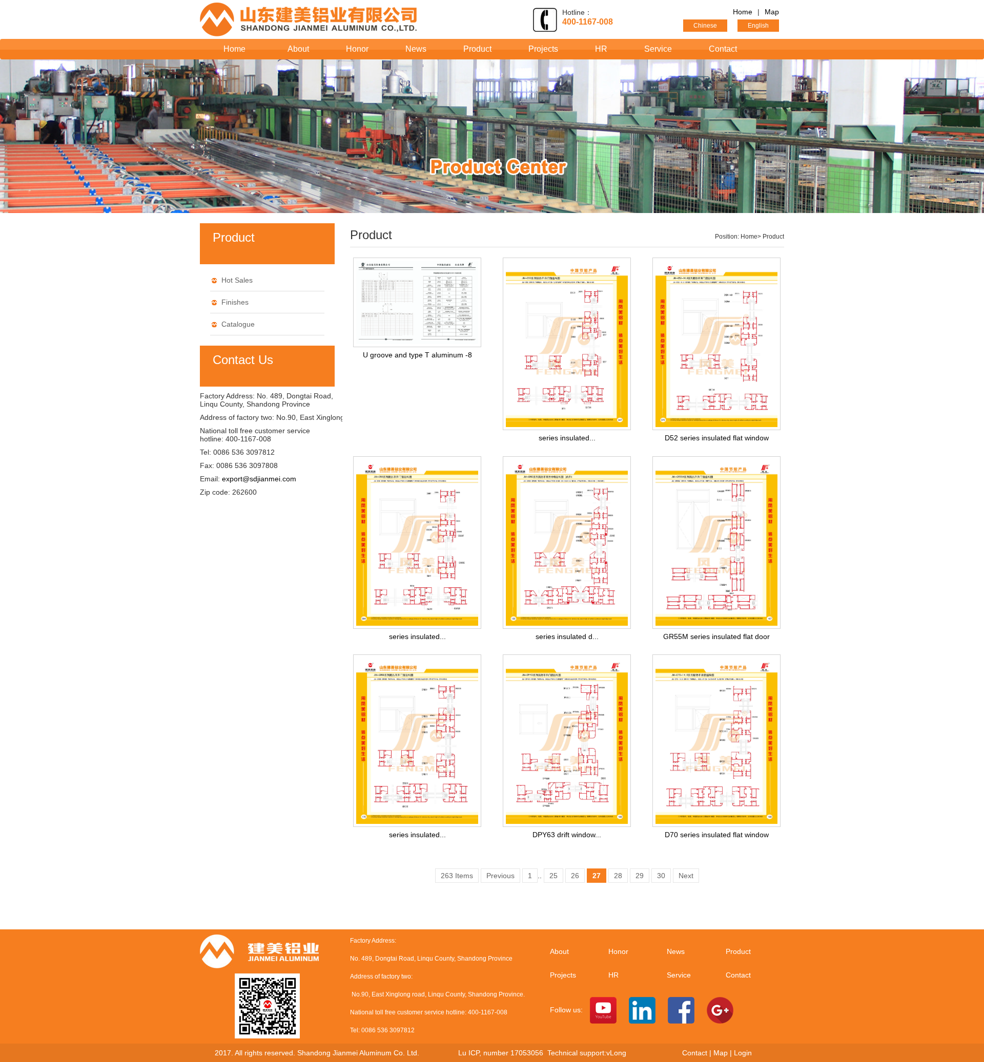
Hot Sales (237, 280)
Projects (543, 49)
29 (640, 876)
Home (742, 12)
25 (553, 876)
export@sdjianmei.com (259, 479)
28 (618, 876)
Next (686, 876)
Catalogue (238, 324)
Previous (500, 876)
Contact (723, 49)
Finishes (235, 302)
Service (658, 49)
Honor (357, 49)
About (298, 49)
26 (575, 876)
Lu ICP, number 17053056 (502, 1053)
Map (772, 12)
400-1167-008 (587, 21)
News (415, 49)
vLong (616, 1053)
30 (661, 876)
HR (601, 49)
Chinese (705, 25)
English (758, 25)
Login (743, 1053)
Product (477, 49)
